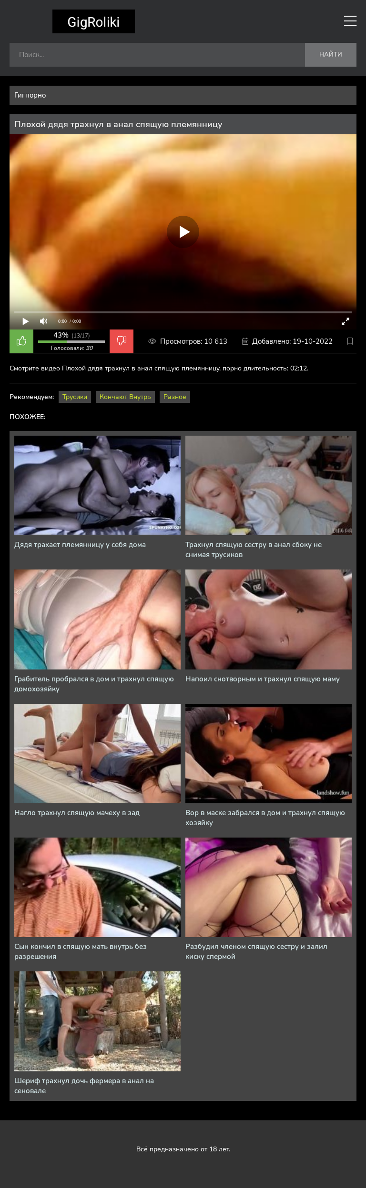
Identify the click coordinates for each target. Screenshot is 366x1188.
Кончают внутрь (125, 396)
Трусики (74, 396)
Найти (330, 54)
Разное (174, 396)
